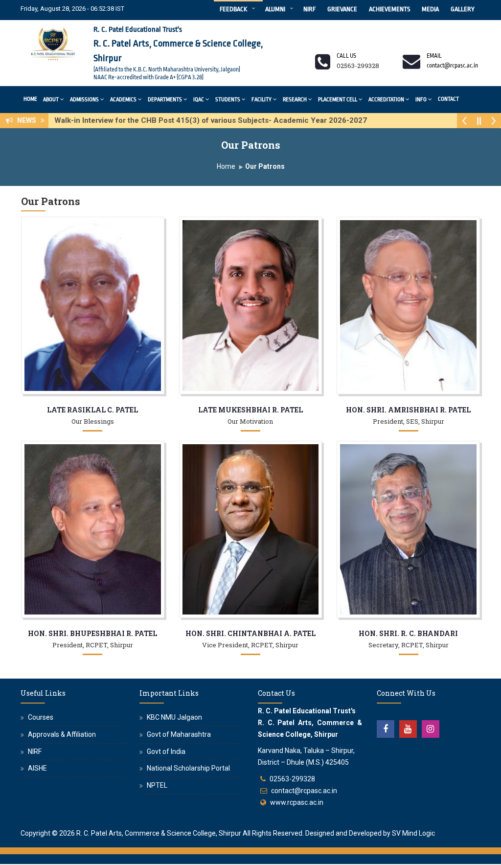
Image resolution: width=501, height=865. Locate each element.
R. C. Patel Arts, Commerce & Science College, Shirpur (158, 833)
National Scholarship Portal (188, 768)
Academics (123, 99)
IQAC (198, 99)
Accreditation (386, 99)
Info (421, 99)
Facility (261, 99)
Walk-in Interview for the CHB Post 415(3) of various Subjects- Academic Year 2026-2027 (213, 120)
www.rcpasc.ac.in (296, 802)
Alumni (275, 9)
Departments (165, 99)
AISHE (37, 768)
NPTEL (157, 785)
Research (295, 99)
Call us (346, 55)
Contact (448, 99)
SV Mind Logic (413, 833)
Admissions (84, 99)
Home (30, 99)
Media (430, 9)
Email (434, 55)
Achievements (389, 9)
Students (227, 99)
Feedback (233, 9)
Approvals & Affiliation (62, 734)
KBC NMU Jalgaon (174, 717)
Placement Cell (337, 99)
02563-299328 (292, 779)
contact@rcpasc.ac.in (304, 791)
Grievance (342, 9)
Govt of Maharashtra (179, 734)
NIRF (309, 9)
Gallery (463, 9)
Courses (40, 717)
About (51, 99)
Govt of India (166, 751)
